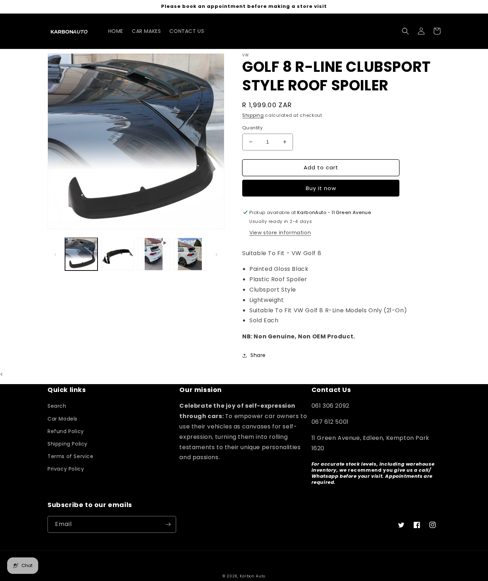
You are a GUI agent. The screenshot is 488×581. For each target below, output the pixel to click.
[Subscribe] (168, 524)
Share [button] (258, 355)
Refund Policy (66, 431)
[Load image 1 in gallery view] (81, 254)
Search (57, 405)
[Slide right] (216, 254)
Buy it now (321, 188)
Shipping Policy (68, 443)
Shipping (253, 115)
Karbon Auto (252, 576)
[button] (405, 31)
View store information (280, 232)
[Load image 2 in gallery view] (117, 254)
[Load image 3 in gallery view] (190, 254)
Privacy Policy (66, 468)
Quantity (252, 127)
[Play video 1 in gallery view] (154, 254)
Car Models (63, 418)
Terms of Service (71, 456)
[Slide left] (55, 254)
